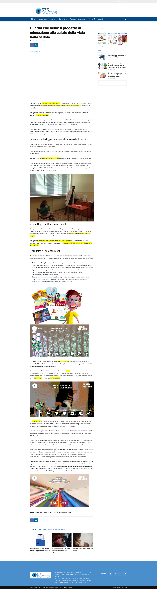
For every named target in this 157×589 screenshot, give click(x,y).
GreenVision (39, 512)
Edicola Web (101, 47)
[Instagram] (119, 1)
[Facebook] (116, 1)
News (53, 19)
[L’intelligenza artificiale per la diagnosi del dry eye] (102, 57)
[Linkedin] (122, 1)
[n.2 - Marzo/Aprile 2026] (122, 39)
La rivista (43, 19)
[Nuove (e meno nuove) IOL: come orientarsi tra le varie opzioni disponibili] (62, 540)
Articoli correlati (35, 529)
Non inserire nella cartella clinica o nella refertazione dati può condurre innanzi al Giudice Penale (40, 550)
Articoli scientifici (77, 19)
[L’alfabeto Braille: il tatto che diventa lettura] (83, 540)
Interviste (63, 19)
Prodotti (92, 19)
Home (33, 19)
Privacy (114, 587)
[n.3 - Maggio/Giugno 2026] (112, 39)
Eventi (100, 19)
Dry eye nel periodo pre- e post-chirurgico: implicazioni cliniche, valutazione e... (117, 74)
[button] (125, 19)
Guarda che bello (48, 512)
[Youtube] (125, 1)
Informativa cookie (122, 587)
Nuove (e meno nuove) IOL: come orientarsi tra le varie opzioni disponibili (61, 550)
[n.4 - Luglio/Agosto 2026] (102, 39)
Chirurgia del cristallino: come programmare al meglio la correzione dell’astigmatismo (117, 65)
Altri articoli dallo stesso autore (54, 529)
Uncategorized (39, 24)
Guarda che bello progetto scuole (62, 512)
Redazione (33, 40)
